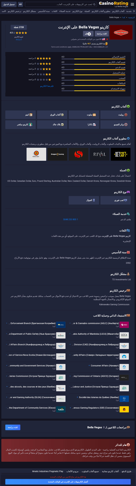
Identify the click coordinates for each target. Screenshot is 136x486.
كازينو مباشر (23, 124)
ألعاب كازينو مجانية (110, 471)
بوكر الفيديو (119, 124)
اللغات (54, 11)
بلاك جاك (57, 124)
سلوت (90, 114)
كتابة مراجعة (102, 34)
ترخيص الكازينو (14, 11)
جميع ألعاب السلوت (90, 471)
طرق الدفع (126, 471)
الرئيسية (131, 17)
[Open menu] (132, 4)
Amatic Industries (40, 471)
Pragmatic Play (56, 471)
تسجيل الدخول (9, 4)
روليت (121, 114)
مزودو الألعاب (72, 471)
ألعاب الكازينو (118, 11)
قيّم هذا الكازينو (47, 86)
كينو (27, 114)
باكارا (90, 124)
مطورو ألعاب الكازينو (101, 11)
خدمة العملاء (65, 11)
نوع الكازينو (77, 11)
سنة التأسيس (44, 11)
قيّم (86, 34)
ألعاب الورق (55, 114)
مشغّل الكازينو (29, 11)
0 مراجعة (19, 39)
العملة (87, 11)
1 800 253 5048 (70, 219)
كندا (123, 17)
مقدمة (129, 11)
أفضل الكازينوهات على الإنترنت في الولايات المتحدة (68, 482)
